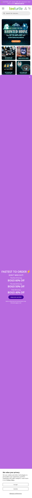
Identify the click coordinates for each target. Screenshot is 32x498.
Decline (15, 489)
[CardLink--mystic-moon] (23, 53)
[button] (3, 8)
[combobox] (16, 13)
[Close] (30, 77)
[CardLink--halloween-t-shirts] (9, 68)
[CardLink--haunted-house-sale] (23, 68)
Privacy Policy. (10, 480)
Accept (16, 484)
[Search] (4, 13)
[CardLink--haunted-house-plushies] (9, 53)
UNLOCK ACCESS (16, 297)
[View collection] (16, 32)
